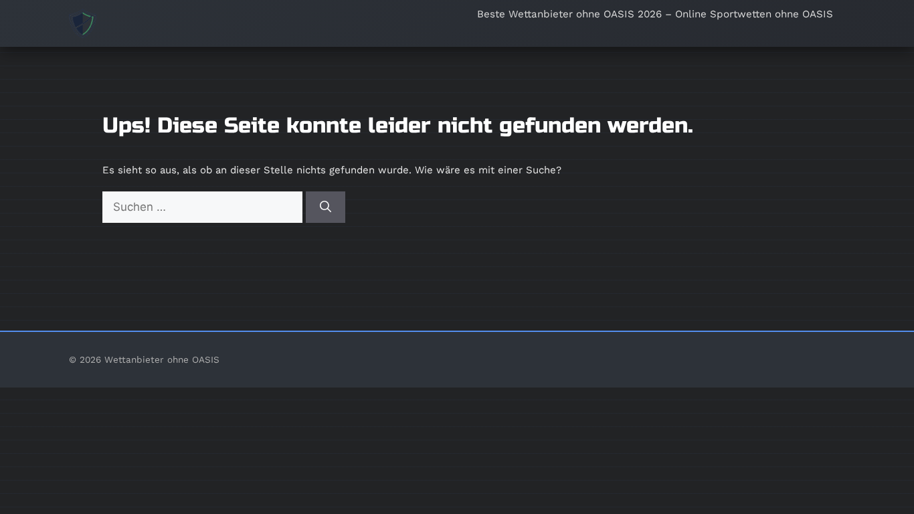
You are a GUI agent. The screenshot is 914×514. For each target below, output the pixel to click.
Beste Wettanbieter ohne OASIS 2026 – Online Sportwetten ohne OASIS (655, 14)
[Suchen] (325, 207)
